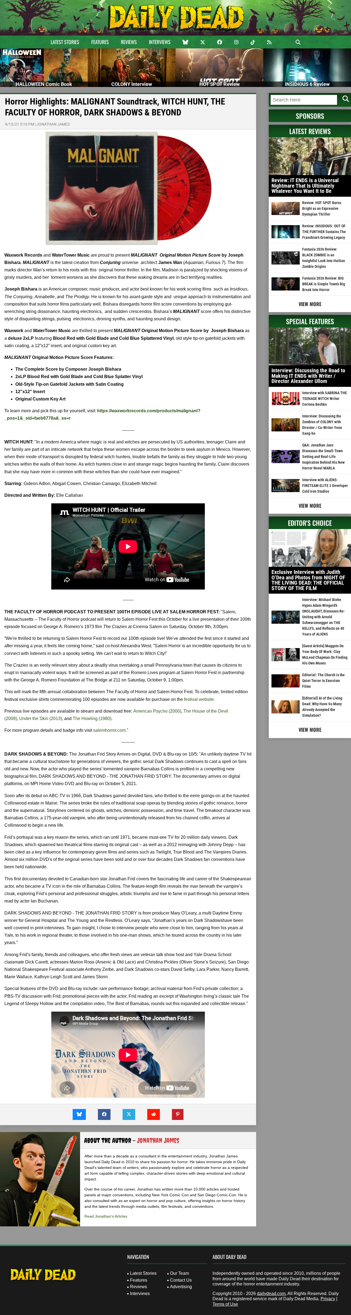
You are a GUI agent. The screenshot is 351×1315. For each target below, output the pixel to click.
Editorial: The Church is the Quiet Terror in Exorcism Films (323, 681)
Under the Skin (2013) (40, 718)
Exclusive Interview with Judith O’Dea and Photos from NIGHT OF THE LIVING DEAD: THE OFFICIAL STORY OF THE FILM (308, 580)
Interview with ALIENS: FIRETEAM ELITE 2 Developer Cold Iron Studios (325, 486)
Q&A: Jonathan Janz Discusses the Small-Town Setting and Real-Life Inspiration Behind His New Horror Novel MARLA (323, 456)
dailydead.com (271, 1293)
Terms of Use (225, 1304)
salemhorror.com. (110, 730)
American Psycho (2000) (157, 711)
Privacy (328, 1298)
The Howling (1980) (92, 718)
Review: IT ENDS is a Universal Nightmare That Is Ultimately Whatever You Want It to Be (305, 185)
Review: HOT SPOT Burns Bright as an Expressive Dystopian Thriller (321, 208)
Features (100, 41)
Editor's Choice (310, 523)
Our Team (179, 1273)
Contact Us (181, 1280)
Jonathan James (53, 124)
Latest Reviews (310, 131)
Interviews (160, 41)
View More (310, 303)
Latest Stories (65, 41)
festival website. (199, 699)
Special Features (310, 321)
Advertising (181, 1286)
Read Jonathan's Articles (105, 1216)
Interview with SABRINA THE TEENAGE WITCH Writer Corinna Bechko (324, 399)
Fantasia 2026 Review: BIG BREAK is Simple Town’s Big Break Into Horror (323, 284)
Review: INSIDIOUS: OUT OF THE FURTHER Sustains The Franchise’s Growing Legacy (324, 232)
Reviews (129, 41)
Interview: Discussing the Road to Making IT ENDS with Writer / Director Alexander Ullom (308, 375)
